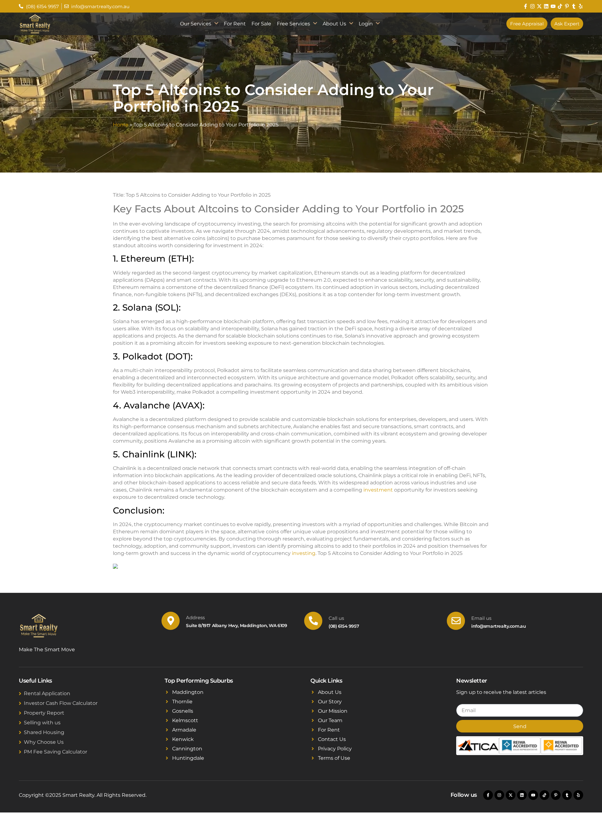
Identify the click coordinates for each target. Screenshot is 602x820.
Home (121, 125)
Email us (481, 618)
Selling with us (42, 723)
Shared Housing (44, 732)
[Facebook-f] (525, 6)
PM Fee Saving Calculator (55, 752)
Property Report (44, 713)
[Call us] (313, 621)
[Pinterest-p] (566, 6)
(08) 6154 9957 (344, 626)
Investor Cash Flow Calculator (61, 703)
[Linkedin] (546, 6)
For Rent (235, 24)
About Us (334, 24)
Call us (336, 618)
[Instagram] (532, 6)
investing (303, 553)
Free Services (293, 24)
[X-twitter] (539, 6)
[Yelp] (580, 6)
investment (378, 490)
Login (366, 24)
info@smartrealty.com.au (498, 626)
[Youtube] (553, 6)
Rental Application (47, 693)
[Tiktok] (559, 6)
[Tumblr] (573, 6)
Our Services (195, 24)
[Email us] (456, 621)
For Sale (261, 24)
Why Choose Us (44, 742)
